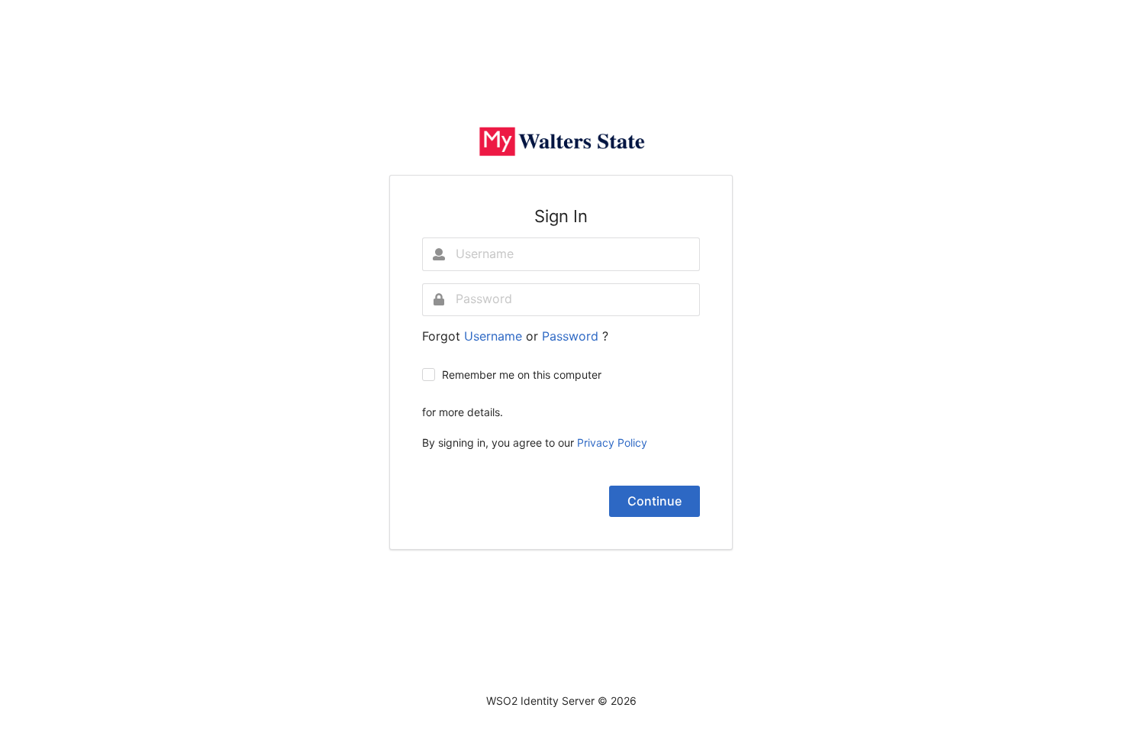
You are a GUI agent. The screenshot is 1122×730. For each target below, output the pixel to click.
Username (495, 336)
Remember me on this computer (521, 374)
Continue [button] (654, 501)
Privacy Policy (612, 442)
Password (572, 336)
